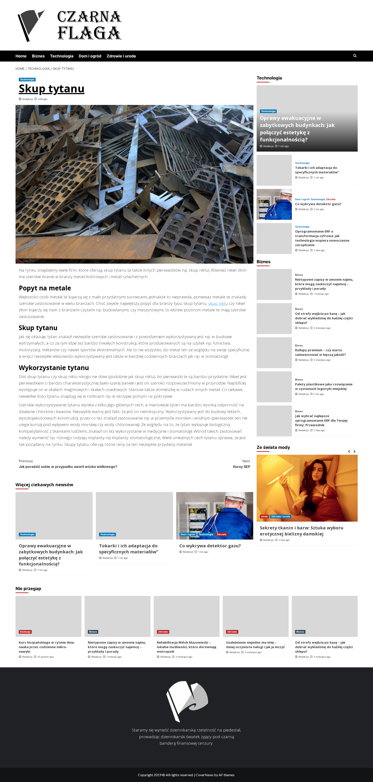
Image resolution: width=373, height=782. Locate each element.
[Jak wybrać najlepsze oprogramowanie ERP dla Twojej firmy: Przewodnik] (274, 420)
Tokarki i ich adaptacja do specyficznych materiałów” (128, 549)
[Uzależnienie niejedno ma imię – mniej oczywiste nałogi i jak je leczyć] (256, 616)
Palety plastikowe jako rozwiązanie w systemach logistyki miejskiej (323, 386)
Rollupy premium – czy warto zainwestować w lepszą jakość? (320, 352)
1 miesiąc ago (321, 294)
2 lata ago (319, 250)
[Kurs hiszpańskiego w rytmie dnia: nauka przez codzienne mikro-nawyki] (48, 616)
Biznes (38, 56)
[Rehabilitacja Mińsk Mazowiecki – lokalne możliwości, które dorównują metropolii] (187, 616)
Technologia (61, 56)
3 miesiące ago (322, 328)
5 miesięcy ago (322, 359)
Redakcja (27, 99)
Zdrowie (221, 534)
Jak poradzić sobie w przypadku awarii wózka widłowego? (68, 464)
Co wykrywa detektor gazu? (210, 546)
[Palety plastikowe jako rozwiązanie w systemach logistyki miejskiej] (274, 386)
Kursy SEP (241, 464)
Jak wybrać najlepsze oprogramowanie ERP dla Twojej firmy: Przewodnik (321, 420)
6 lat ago (42, 99)
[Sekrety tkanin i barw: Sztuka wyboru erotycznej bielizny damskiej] (307, 488)
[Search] (355, 56)
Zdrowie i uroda (121, 56)
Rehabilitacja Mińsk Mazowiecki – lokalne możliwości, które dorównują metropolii (186, 647)
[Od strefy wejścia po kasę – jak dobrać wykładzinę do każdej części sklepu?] (274, 318)
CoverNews (204, 775)
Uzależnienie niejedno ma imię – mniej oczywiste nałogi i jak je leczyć (255, 644)
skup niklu (218, 303)
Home (21, 56)
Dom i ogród (90, 56)
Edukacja (25, 631)
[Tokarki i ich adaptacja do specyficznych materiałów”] (134, 516)
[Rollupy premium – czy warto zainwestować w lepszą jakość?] (274, 352)
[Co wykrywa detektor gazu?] (214, 516)
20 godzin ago (45, 656)
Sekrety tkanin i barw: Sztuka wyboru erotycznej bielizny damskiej (301, 531)
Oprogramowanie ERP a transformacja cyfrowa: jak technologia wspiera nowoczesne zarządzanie (322, 238)
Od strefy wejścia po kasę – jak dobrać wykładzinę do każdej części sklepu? (324, 318)
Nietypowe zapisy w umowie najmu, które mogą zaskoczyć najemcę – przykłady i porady (324, 284)
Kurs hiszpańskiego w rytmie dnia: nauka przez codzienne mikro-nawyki (46, 647)
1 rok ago (42, 569)
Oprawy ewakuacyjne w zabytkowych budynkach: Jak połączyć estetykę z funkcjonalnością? (51, 555)
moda (264, 516)
